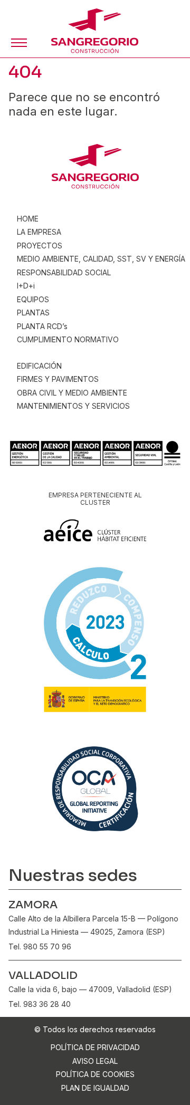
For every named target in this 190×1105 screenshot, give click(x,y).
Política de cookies (95, 1074)
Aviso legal (95, 1060)
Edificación (39, 365)
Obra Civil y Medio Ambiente (72, 392)
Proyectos (39, 245)
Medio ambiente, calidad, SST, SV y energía (101, 258)
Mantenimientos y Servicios (73, 405)
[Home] (94, 30)
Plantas (33, 312)
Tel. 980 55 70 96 (39, 946)
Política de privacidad (95, 1047)
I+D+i (26, 285)
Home (28, 218)
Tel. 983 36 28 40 (39, 1004)
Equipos (33, 299)
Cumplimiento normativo (68, 339)
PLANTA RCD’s (42, 326)
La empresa (39, 231)
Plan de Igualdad (95, 1087)
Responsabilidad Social (64, 272)
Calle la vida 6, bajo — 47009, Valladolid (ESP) (90, 989)
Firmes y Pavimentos (58, 378)
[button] (19, 43)
